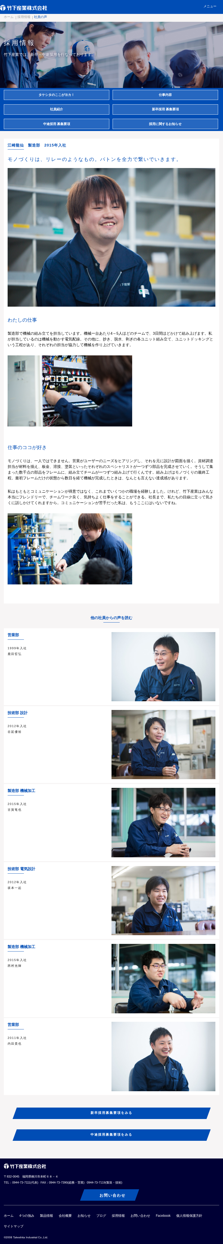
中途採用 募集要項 (56, 124)
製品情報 (46, 1216)
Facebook (163, 1216)
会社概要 (65, 1216)
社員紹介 (56, 109)
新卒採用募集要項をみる (111, 1113)
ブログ (101, 1216)
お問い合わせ (113, 1195)
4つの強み (26, 1216)
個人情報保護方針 (189, 1216)
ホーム (9, 17)
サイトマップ (13, 1226)
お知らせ (84, 1216)
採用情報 (23, 17)
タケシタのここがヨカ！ (57, 95)
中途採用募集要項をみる (111, 1134)
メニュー (209, 6)
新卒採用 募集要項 (165, 109)
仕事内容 (165, 95)
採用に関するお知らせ (165, 124)
